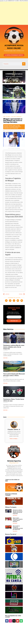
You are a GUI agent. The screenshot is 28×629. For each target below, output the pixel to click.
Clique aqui (14, 79)
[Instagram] (10, 620)
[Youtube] (17, 620)
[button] (6, 300)
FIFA (4, 116)
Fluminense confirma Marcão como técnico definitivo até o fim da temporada (13, 347)
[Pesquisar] (23, 63)
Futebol (8, 116)
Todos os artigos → (14, 438)
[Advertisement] (14, 13)
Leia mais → (5, 357)
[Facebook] (6, 620)
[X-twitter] (14, 620)
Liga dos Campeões (16, 116)
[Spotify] (21, 620)
